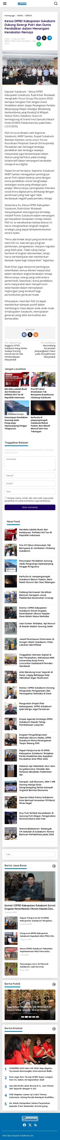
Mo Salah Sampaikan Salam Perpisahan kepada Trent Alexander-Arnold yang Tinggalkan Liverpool (29, 1104)
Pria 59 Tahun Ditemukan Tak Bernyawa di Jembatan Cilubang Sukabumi (42, 393)
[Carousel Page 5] (37, 1017)
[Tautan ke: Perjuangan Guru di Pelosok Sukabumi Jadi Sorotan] (11, 968)
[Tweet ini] (44, 38)
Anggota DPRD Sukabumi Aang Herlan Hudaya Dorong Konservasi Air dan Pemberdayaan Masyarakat (16, 351)
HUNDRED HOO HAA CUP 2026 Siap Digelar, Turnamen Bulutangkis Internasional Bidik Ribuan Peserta (30, 1069)
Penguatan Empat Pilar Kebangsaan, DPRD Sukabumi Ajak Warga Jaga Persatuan (35, 706)
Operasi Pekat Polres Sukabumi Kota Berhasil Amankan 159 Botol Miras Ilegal (37, 800)
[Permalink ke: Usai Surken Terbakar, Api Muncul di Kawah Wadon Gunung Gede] (11, 628)
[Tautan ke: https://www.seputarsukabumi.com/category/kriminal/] (54, 1029)
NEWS (20, 15)
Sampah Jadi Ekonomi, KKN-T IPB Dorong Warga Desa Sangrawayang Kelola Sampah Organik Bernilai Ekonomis (37, 786)
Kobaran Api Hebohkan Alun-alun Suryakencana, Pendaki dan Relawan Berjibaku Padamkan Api (37, 770)
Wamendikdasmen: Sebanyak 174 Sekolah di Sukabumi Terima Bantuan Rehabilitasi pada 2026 (36, 831)
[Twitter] (30, 334)
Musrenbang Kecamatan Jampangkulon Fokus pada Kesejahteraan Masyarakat (45, 349)
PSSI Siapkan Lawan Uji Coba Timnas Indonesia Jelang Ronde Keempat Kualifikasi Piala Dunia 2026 (32, 1096)
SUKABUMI (26, 41)
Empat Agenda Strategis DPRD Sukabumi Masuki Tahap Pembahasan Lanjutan (36, 722)
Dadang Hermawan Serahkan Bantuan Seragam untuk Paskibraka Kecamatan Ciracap (36, 595)
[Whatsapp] (38, 44)
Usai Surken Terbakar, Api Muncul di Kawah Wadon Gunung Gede (37, 625)
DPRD (13, 41)
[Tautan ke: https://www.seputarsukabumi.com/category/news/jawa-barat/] (54, 866)
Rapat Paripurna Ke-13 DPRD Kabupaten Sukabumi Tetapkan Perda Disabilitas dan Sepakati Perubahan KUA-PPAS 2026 (36, 754)
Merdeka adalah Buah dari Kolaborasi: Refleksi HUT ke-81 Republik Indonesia (16, 393)
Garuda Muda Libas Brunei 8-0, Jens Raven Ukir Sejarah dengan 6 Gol (31, 1087)
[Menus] (4, 3)
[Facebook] (24, 334)
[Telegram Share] (49, 38)
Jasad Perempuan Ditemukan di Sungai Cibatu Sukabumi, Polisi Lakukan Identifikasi (36, 642)
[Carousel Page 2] (26, 1017)
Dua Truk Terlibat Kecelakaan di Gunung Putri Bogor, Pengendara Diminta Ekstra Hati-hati (37, 816)
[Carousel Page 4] (33, 1017)
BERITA (29, 15)
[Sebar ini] (38, 38)
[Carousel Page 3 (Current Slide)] (30, 1017)
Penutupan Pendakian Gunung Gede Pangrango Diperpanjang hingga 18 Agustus (36, 563)
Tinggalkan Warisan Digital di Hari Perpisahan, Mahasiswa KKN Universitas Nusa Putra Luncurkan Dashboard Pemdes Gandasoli (36, 660)
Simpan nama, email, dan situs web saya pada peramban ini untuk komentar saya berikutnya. (29, 499)
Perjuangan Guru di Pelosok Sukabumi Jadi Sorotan (34, 965)
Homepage (10, 15)
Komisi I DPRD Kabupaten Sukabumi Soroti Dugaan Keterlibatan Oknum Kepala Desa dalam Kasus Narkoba (34, 612)
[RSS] (35, 334)
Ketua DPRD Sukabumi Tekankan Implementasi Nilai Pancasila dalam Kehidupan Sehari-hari (36, 950)
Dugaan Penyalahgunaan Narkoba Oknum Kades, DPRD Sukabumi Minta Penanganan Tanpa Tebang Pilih (35, 739)
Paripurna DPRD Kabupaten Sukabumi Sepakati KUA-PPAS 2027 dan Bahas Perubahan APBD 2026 (37, 934)
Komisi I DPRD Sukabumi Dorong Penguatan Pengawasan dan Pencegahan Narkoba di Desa (36, 690)
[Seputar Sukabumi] (30, 3)
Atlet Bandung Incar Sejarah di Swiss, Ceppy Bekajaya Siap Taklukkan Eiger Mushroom (36, 675)
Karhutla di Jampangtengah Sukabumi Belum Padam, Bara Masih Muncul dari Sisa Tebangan (40, 424)
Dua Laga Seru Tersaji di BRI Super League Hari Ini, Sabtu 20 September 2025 (31, 1078)
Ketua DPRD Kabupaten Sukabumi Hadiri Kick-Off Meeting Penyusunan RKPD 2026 (28, 1006)
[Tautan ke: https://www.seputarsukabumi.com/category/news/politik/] (54, 984)
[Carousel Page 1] (22, 1017)
